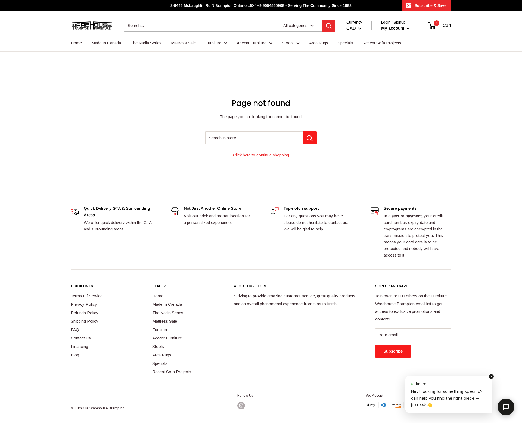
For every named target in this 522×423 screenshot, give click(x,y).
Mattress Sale (164, 321)
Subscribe (393, 351)
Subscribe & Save (430, 5)
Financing (79, 346)
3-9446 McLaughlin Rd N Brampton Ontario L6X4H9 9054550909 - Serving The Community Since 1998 (261, 5)
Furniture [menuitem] (213, 43)
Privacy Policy (84, 304)
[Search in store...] (310, 137)
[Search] (328, 26)
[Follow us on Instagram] (241, 405)
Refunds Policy (84, 312)
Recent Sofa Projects (171, 371)
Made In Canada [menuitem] (106, 43)
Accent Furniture (167, 338)
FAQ (75, 329)
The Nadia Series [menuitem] (145, 43)
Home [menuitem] (76, 43)
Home (157, 296)
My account (393, 28)
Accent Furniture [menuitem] (251, 43)
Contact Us (81, 338)
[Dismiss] (491, 376)
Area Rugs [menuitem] (318, 43)
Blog (75, 355)
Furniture (160, 329)
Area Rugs (161, 355)
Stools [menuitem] (288, 43)
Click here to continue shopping (261, 155)
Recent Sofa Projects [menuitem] (381, 43)
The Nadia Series (167, 312)
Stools (158, 346)
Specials (159, 363)
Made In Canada (167, 304)
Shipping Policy (84, 321)
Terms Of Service (86, 296)
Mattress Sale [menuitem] (183, 43)
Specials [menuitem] (345, 43)
